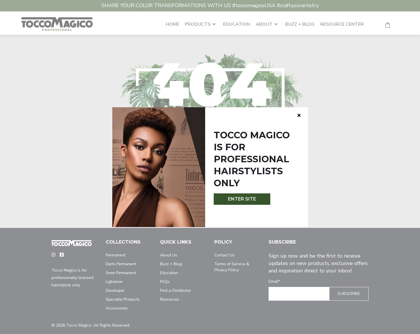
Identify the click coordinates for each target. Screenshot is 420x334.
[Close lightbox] (299, 115)
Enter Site (242, 199)
